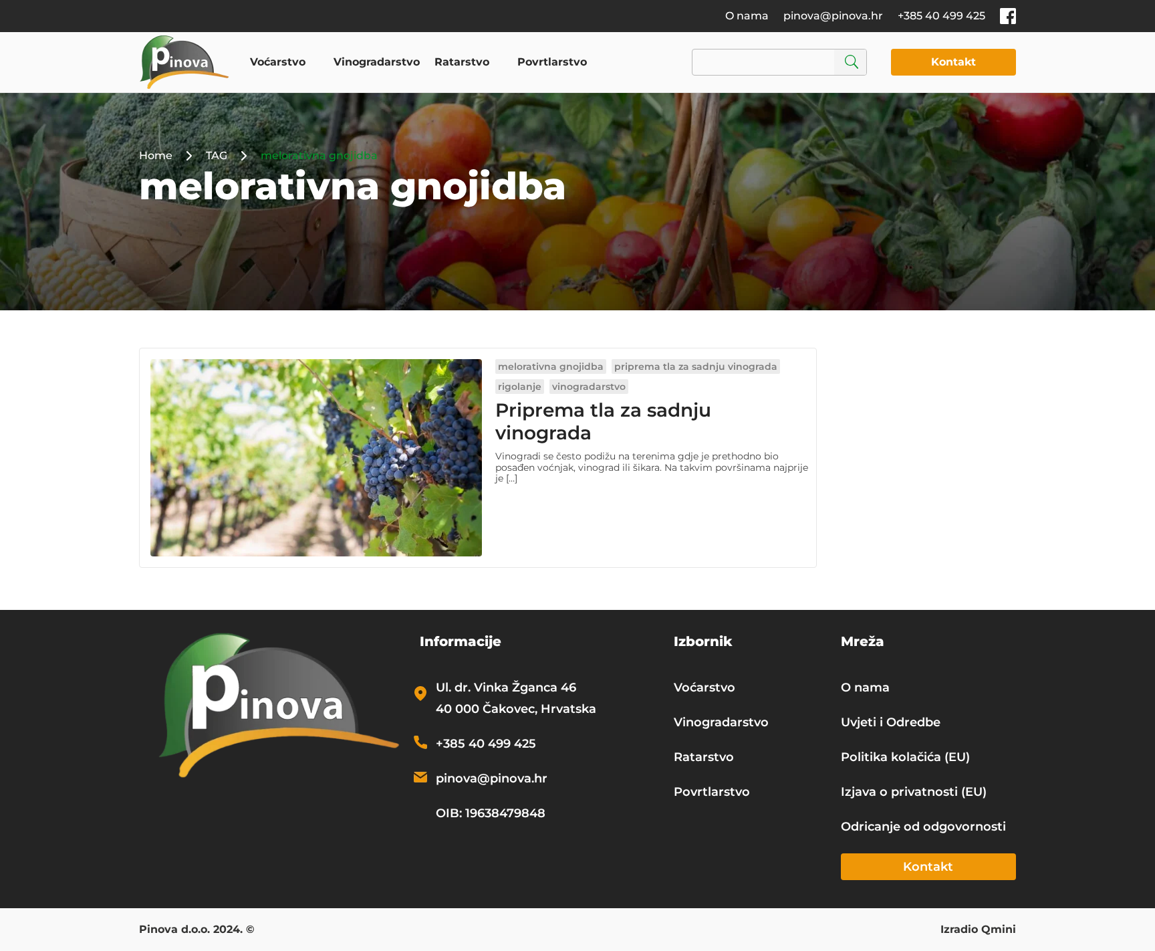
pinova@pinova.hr (833, 15)
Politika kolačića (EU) (905, 757)
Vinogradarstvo (377, 62)
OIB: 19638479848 (490, 813)
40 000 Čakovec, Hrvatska (516, 709)
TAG (216, 155)
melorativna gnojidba (551, 366)
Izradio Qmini (978, 930)
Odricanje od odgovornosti (923, 826)
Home (155, 155)
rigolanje (519, 387)
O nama (747, 15)
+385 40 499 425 (941, 15)
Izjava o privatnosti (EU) (914, 791)
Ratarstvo (461, 62)
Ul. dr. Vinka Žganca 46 (506, 687)
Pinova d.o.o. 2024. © (197, 930)
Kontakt (953, 62)
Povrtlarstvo (552, 62)
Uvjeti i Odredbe (890, 722)
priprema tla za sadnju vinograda (695, 366)
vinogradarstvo (589, 387)
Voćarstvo (277, 62)
